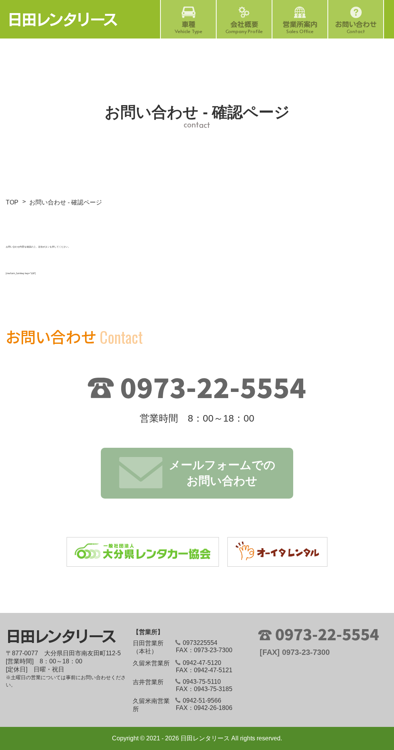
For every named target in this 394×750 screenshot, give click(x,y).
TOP (12, 202)
